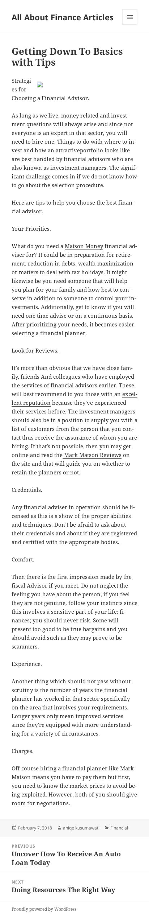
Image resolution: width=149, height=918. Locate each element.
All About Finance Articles (63, 17)
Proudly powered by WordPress (44, 909)
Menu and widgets (130, 24)
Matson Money (84, 246)
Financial (119, 828)
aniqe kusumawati (81, 828)
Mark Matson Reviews (92, 454)
